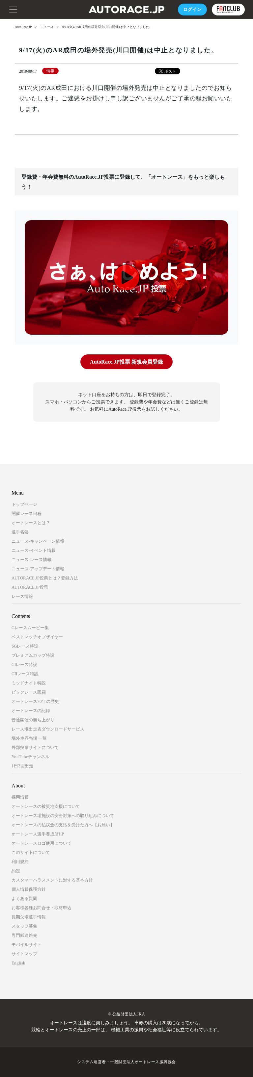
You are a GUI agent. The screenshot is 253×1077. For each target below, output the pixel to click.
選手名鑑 (20, 531)
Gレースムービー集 (30, 627)
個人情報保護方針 (29, 889)
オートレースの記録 (31, 710)
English (18, 963)
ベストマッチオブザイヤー (37, 636)
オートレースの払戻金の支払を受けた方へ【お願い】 (63, 824)
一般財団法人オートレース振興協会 (143, 1062)
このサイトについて (31, 852)
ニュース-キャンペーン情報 (38, 541)
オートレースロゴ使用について (41, 843)
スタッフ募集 (24, 926)
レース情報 (22, 596)
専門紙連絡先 (24, 935)
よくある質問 (24, 898)
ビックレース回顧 (29, 692)
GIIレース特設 (25, 673)
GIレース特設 (24, 664)
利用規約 (20, 861)
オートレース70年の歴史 (35, 701)
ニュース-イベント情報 (34, 550)
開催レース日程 (27, 513)
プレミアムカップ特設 (33, 655)
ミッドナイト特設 (29, 682)
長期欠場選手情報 (29, 916)
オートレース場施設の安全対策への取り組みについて (63, 815)
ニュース (47, 27)
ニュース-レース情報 (31, 559)
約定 (16, 870)
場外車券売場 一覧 (29, 738)
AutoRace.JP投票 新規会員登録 (126, 362)
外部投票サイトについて (35, 747)
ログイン (192, 9)
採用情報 (20, 797)
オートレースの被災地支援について (46, 806)
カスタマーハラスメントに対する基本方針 (52, 880)
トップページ (24, 504)
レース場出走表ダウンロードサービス (48, 729)
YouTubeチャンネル (30, 756)
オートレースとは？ (31, 522)
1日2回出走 (22, 765)
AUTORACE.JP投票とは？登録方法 (45, 578)
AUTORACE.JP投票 (30, 587)
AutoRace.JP (23, 27)
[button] (13, 9)
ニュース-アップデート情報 (38, 568)
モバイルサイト (27, 944)
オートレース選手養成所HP (38, 834)
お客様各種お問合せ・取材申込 (41, 907)
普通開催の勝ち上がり (33, 719)
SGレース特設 (25, 646)
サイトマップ (24, 953)
